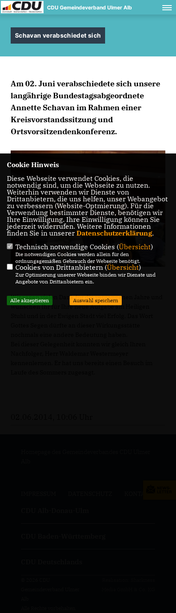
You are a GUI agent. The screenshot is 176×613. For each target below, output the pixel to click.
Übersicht (135, 246)
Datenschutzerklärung (114, 233)
